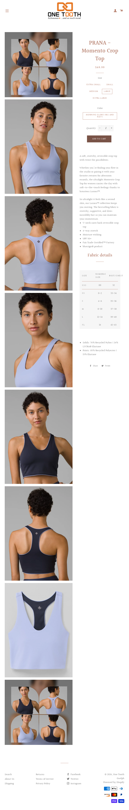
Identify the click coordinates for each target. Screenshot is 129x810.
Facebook (75, 774)
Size (100, 78)
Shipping (9, 784)
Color (100, 108)
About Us (9, 779)
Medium (93, 91)
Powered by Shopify (113, 782)
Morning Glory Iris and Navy (100, 115)
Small (109, 84)
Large (107, 91)
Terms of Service (45, 779)
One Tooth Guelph (118, 776)
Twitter (74, 779)
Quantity (91, 128)
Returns (40, 774)
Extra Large (100, 98)
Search (8, 774)
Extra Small (94, 84)
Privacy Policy (43, 784)
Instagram (75, 784)
